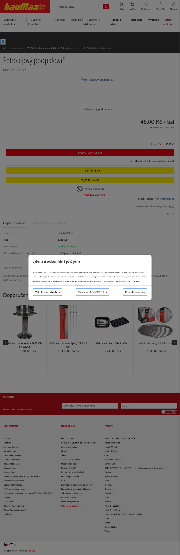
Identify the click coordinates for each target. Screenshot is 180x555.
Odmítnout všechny (47, 292)
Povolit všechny (135, 292)
